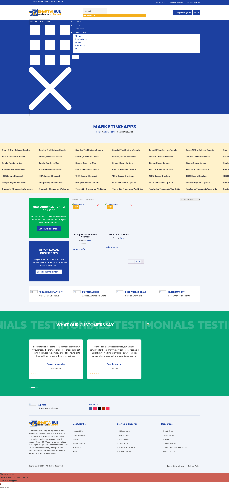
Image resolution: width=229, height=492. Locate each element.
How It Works (80, 39)
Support (78, 42)
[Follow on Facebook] (90, 408)
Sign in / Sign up (184, 12)
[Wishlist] (98, 205)
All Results (89, 15)
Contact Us (80, 45)
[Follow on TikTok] (107, 408)
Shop (77, 25)
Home (78, 21)
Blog (77, 48)
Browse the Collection (47, 271)
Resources (80, 32)
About (78, 36)
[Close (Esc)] (8, 487)
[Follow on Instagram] (95, 408)
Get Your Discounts (48, 228)
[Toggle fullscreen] (3, 487)
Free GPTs (79, 29)
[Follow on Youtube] (103, 408)
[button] (79, 5)
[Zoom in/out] (1, 487)
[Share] (5, 487)
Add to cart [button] (78, 249)
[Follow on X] (99, 408)
